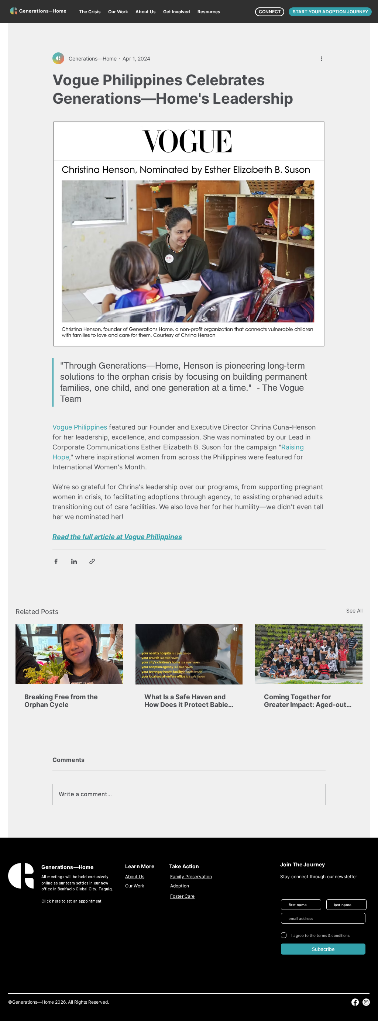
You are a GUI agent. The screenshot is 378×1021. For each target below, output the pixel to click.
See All (354, 610)
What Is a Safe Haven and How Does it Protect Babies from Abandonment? (188, 700)
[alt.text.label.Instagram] (366, 1002)
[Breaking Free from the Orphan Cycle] (69, 654)
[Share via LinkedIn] (74, 561)
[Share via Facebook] (55, 561)
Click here (51, 901)
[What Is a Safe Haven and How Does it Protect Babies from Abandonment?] (189, 654)
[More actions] (321, 58)
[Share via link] (92, 561)
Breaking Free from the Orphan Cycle (61, 700)
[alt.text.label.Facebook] (355, 1002)
